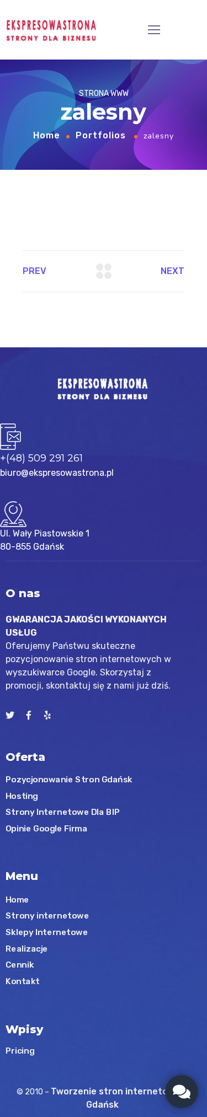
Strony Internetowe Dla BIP (63, 812)
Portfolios (101, 135)
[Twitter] (10, 715)
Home (46, 135)
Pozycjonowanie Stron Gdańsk (69, 780)
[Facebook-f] (28, 715)
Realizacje (27, 948)
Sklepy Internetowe (47, 932)
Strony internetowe (47, 916)
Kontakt (23, 981)
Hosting (22, 796)
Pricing (20, 1051)
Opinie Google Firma (46, 829)
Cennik (20, 965)
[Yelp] (47, 715)
